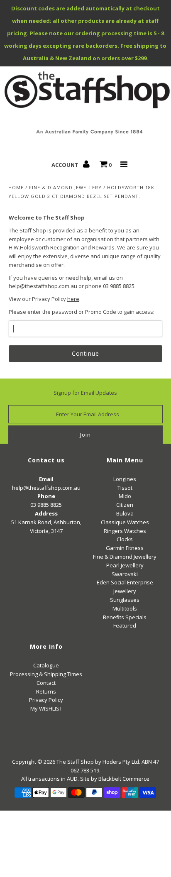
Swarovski (125, 574)
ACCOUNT (65, 165)
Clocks (125, 539)
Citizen (124, 504)
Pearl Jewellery (125, 565)
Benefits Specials (125, 617)
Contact (46, 682)
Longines (124, 479)
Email (46, 479)
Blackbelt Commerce (123, 778)
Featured (124, 625)
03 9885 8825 (46, 504)
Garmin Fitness (125, 548)
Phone (46, 496)
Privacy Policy (46, 700)
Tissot (124, 487)
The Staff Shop (75, 761)
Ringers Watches (125, 531)
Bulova (125, 513)
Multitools (124, 608)
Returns (46, 691)
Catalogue (46, 665)
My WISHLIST (46, 708)
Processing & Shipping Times (46, 674)
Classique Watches (125, 522)
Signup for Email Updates (85, 392)
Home (16, 187)
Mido (125, 496)
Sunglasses (124, 599)
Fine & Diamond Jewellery (65, 187)
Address (46, 513)
